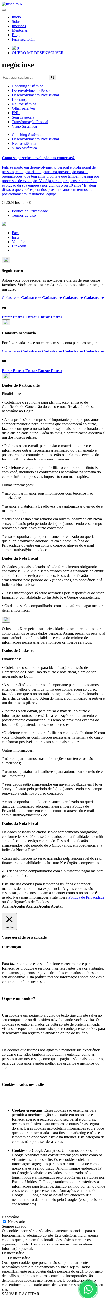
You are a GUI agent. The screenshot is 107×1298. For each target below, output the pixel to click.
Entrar (32, 317)
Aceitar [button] (32, 906)
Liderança (20, 99)
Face (15, 233)
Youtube (18, 242)
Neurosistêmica (24, 104)
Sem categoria (23, 117)
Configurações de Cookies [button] (28, 902)
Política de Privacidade (30, 211)
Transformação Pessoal (30, 122)
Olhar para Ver (23, 108)
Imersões (19, 26)
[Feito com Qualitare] (53, 224)
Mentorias (20, 30)
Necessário (16, 1222)
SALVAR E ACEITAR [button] (20, 1294)
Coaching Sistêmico (27, 86)
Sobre (16, 21)
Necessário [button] (10, 1217)
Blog (16, 35)
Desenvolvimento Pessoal (32, 90)
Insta (15, 237)
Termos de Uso (24, 215)
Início (16, 17)
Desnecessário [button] (13, 1253)
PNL (16, 113)
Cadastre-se (53, 298)
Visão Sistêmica (24, 126)
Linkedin (19, 246)
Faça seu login (23, 39)
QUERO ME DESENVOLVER (38, 53)
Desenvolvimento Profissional (35, 95)
